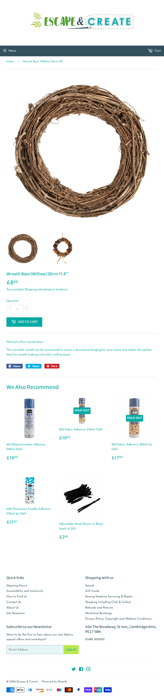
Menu (12, 50)
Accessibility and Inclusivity (24, 591)
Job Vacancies (15, 613)
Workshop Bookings (98, 613)
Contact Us (13, 602)
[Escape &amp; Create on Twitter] (74, 670)
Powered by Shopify (54, 681)
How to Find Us (16, 596)
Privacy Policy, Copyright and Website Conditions (118, 618)
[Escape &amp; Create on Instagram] (88, 670)
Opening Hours (16, 585)
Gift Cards (92, 591)
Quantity (12, 301)
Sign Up (71, 649)
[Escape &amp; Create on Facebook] (81, 670)
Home (10, 61)
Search (89, 585)
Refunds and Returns (99, 607)
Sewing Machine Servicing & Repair (109, 596)
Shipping (31, 289)
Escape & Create (27, 681)
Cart (157, 50)
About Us (12, 607)
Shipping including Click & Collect (108, 602)
